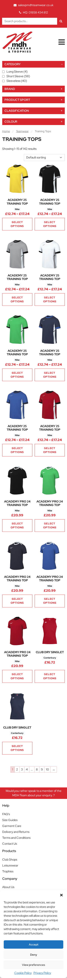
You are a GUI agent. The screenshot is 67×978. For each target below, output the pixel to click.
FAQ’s (6, 814)
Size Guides (9, 820)
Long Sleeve (17, 71)
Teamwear (22, 131)
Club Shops (9, 859)
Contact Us (9, 844)
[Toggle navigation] (61, 42)
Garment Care (11, 826)
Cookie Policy (23, 973)
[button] (61, 895)
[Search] (61, 21)
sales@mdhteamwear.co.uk (35, 5)
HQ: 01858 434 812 (35, 12)
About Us (8, 887)
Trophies (7, 871)
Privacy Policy (42, 973)
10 (47, 769)
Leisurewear (10, 865)
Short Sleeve (18, 76)
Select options (17, 224)
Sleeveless (17, 81)
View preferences (33, 965)
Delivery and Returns (15, 832)
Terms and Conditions (16, 838)
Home (6, 131)
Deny (33, 955)
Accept (33, 944)
